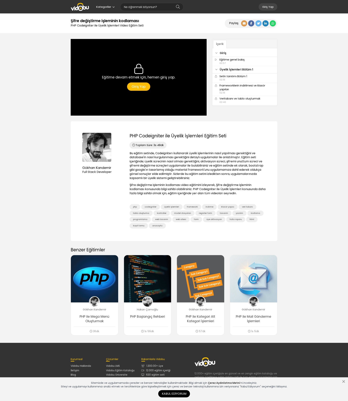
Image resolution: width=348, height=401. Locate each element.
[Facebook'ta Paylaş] (251, 23)
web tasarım (161, 219)
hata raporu (236, 219)
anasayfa (157, 225)
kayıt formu (138, 225)
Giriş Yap (268, 7)
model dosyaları (182, 213)
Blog (73, 375)
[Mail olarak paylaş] (244, 23)
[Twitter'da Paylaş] (258, 23)
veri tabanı (247, 206)
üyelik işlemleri (171, 206)
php (135, 206)
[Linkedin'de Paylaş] (265, 23)
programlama (140, 219)
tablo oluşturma (141, 213)
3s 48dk (150, 145)
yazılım (239, 213)
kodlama (255, 213)
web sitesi (181, 219)
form (196, 219)
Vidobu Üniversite (116, 375)
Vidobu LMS (113, 366)
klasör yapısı (227, 206)
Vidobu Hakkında (81, 366)
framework (192, 206)
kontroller (161, 213)
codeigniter (150, 206)
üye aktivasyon (214, 219)
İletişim (75, 370)
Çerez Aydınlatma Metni (224, 383)
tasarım (224, 213)
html (252, 219)
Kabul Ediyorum (174, 394)
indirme (209, 206)
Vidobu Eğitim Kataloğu (120, 370)
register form (205, 213)
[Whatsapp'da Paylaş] (273, 23)
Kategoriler (103, 7)
